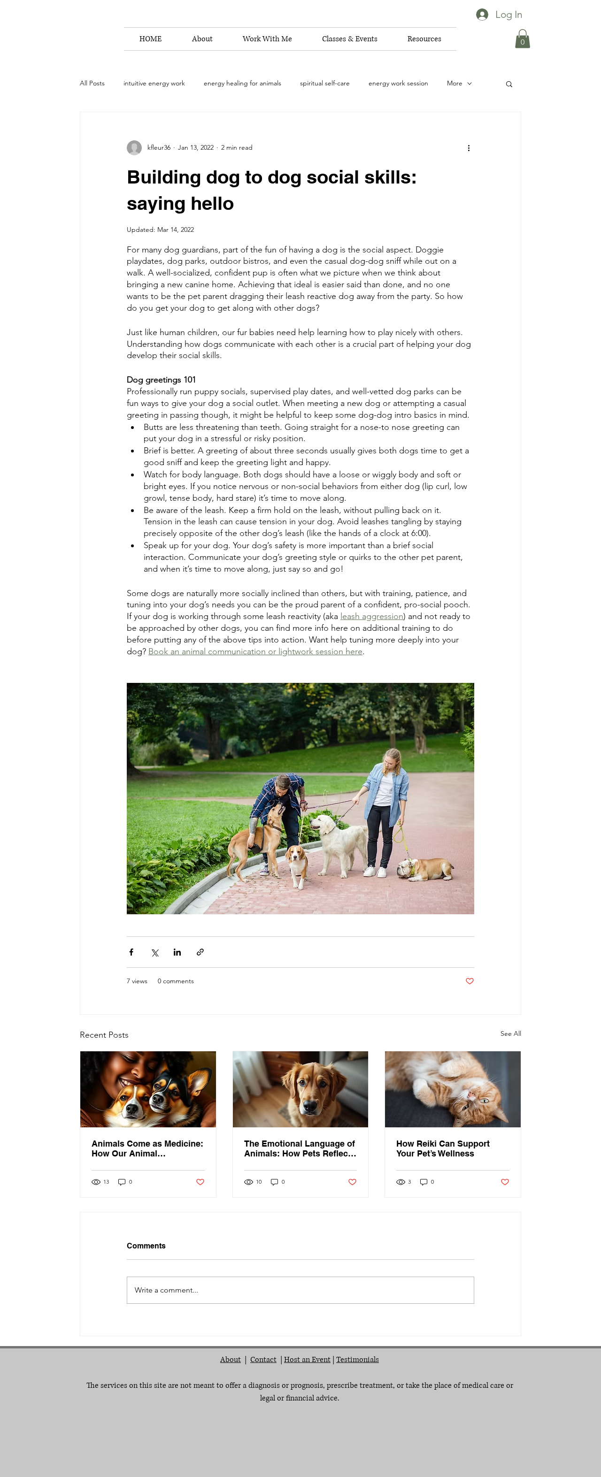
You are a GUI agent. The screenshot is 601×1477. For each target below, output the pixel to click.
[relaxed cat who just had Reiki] (453, 1089)
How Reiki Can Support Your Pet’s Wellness (443, 1148)
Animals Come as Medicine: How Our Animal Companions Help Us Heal (147, 1148)
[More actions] (468, 147)
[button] (202, 39)
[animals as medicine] (148, 1089)
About (230, 1360)
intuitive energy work (154, 83)
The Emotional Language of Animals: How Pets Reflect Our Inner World (299, 1148)
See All (511, 1033)
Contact (263, 1360)
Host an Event (307, 1360)
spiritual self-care (325, 83)
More (454, 83)
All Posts (92, 83)
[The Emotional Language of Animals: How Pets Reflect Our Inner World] (301, 1089)
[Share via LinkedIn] (177, 952)
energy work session (398, 83)
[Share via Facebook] (131, 952)
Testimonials (357, 1360)
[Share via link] (200, 952)
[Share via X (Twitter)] (154, 952)
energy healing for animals (242, 83)
